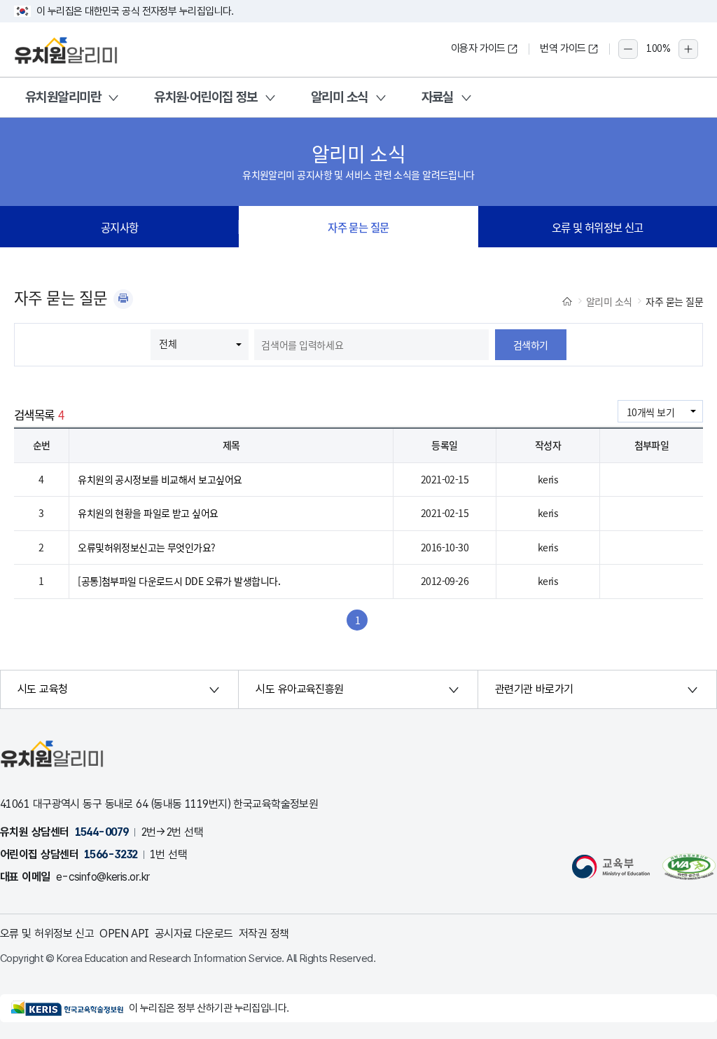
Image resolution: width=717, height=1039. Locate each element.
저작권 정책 (264, 933)
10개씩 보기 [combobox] (650, 412)
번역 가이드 (563, 48)
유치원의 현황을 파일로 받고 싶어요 (148, 513)
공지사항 (120, 227)
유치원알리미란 (63, 97)
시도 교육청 (43, 689)
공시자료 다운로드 (194, 933)
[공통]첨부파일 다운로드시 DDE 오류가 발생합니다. (179, 581)
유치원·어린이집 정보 (206, 97)
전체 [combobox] (167, 343)
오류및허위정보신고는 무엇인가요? (146, 547)
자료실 (438, 97)
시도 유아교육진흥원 (299, 689)
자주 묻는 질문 (358, 227)
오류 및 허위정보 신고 (597, 227)
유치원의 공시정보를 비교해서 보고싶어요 (160, 479)
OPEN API (124, 933)
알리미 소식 (339, 97)
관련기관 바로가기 (534, 689)
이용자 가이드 (478, 48)
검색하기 (530, 345)
